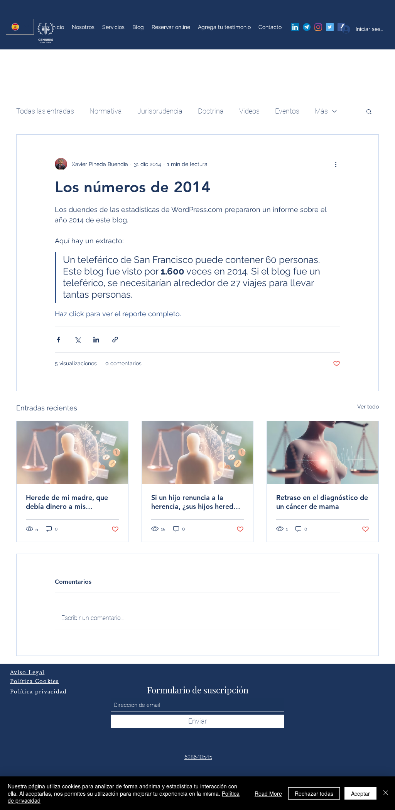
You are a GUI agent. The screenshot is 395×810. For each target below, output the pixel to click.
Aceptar (360, 793)
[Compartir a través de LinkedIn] (96, 339)
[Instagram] (318, 27)
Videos (249, 111)
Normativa (105, 111)
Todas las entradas (45, 111)
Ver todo (368, 406)
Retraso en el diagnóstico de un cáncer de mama (322, 502)
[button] (369, 111)
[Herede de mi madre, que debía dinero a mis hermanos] (72, 452)
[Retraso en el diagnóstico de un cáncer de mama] (322, 452)
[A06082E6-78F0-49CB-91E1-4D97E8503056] (307, 27)
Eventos (287, 111)
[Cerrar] (385, 793)
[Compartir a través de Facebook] (58, 339)
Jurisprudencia (159, 111)
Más (321, 111)
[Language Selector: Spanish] (20, 27)
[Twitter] (330, 27)
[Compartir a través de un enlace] (115, 339)
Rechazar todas (314, 793)
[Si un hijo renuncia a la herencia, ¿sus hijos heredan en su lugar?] (197, 452)
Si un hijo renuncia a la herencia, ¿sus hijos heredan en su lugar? (196, 502)
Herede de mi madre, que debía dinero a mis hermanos (67, 502)
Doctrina (211, 111)
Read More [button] (268, 793)
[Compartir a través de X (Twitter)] (77, 339)
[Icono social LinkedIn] (295, 27)
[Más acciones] (335, 164)
